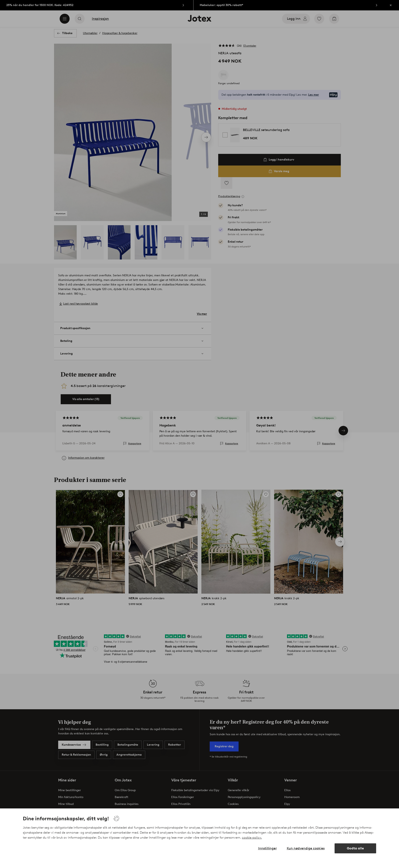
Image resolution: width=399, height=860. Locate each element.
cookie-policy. (252, 837)
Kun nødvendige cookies (306, 848)
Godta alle (355, 848)
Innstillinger (267, 848)
